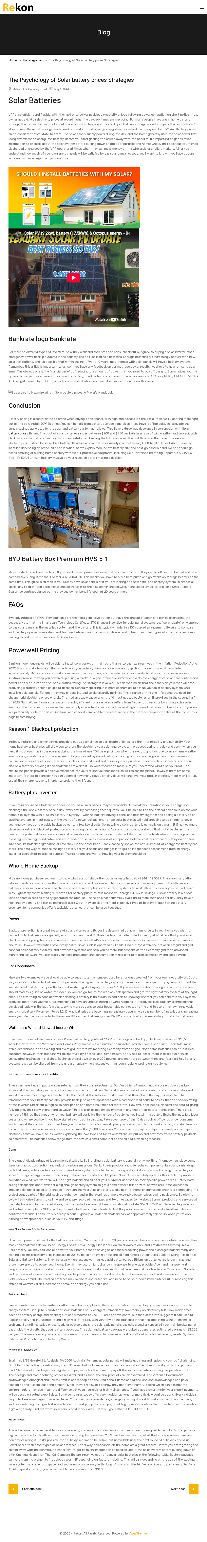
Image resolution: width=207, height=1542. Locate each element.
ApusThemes (138, 1533)
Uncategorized (33, 60)
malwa (17, 89)
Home (12, 60)
